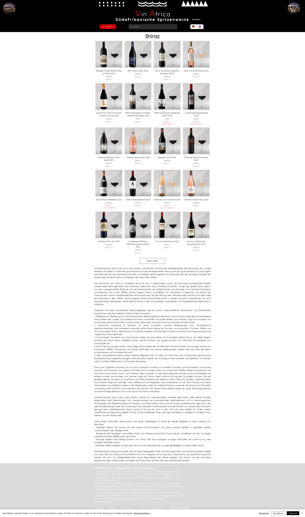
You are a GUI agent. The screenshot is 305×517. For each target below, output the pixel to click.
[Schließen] (302, 513)
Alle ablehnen (278, 513)
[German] (193, 26)
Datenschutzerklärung (142, 513)
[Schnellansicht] (108, 54)
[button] (293, 8)
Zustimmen (293, 513)
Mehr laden (152, 261)
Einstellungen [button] (264, 513)
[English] (200, 26)
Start (9, 8)
